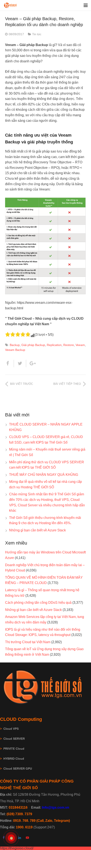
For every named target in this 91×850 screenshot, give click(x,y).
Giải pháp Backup (33, 345)
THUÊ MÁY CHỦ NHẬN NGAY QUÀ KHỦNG (43, 474)
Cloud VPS (9, 728)
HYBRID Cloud (13, 758)
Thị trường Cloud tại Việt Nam (27, 642)
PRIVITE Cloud (13, 748)
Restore (68, 345)
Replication (54, 345)
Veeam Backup (15, 349)
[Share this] (9, 363)
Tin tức (36, 34)
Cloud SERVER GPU (17, 768)
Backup (15, 345)
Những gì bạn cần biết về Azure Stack (37, 530)
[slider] (17, 334)
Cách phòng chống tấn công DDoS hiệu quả (38, 602)
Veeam (80, 345)
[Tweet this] (20, 363)
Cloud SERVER (14, 738)
